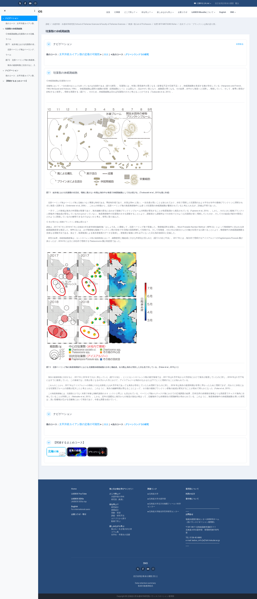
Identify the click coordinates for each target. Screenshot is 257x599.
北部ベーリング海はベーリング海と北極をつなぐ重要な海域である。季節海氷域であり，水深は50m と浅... (21, 49)
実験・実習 (116, 513)
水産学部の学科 (117, 497)
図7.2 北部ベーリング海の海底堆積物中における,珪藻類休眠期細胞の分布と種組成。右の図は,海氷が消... (21, 60)
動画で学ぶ (116, 521)
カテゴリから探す (118, 518)
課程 (47, 24)
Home (74, 489)
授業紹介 (115, 510)
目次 (106, 54)
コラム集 (115, 532)
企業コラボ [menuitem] (182, 12)
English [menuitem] (222, 12)
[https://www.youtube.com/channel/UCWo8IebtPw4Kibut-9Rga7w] (30, 3)
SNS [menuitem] (232, 12)
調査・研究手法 (117, 516)
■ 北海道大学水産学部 (157, 499)
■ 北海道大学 (153, 494)
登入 (237, 3)
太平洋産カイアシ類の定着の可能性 (79, 54)
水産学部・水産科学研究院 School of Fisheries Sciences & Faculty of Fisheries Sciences (88, 24)
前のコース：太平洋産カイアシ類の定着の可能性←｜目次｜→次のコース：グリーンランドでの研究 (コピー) (21, 76)
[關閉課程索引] (5, 11)
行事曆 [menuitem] (117, 12)
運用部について (192, 489)
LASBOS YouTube (79, 494)
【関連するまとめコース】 (16, 81)
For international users (80, 509)
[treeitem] (19, 21)
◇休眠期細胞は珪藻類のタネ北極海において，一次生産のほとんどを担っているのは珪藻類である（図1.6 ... (21, 34)
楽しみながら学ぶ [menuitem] (164, 12)
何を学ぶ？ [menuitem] (146, 12)
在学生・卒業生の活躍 (120, 535)
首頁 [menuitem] (108, 12)
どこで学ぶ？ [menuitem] (129, 12)
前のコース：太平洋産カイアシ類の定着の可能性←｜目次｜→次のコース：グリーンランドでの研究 (21, 23)
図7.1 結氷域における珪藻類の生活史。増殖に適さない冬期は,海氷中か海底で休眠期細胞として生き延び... (21, 44)
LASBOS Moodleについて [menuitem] (202, 12)
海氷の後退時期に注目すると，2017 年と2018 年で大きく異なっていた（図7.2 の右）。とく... (21, 65)
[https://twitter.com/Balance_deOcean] (20, 3)
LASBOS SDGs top (79, 501)
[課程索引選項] (34, 10)
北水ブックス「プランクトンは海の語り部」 (198, 24)
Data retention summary (145, 583)
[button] (202, 3)
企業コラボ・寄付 (78, 514)
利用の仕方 (190, 494)
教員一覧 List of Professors (139, 24)
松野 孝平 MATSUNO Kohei (165, 24)
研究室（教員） (117, 499)
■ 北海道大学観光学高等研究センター (163, 511)
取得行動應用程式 (145, 586)
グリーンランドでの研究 (137, 54)
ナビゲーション (11, 18)
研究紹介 (115, 507)
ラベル (8, 39)
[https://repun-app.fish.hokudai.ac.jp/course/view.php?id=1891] (97, 452)
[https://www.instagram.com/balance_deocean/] (35, 3)
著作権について (192, 499)
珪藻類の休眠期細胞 (13, 29)
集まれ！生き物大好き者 (121, 529)
